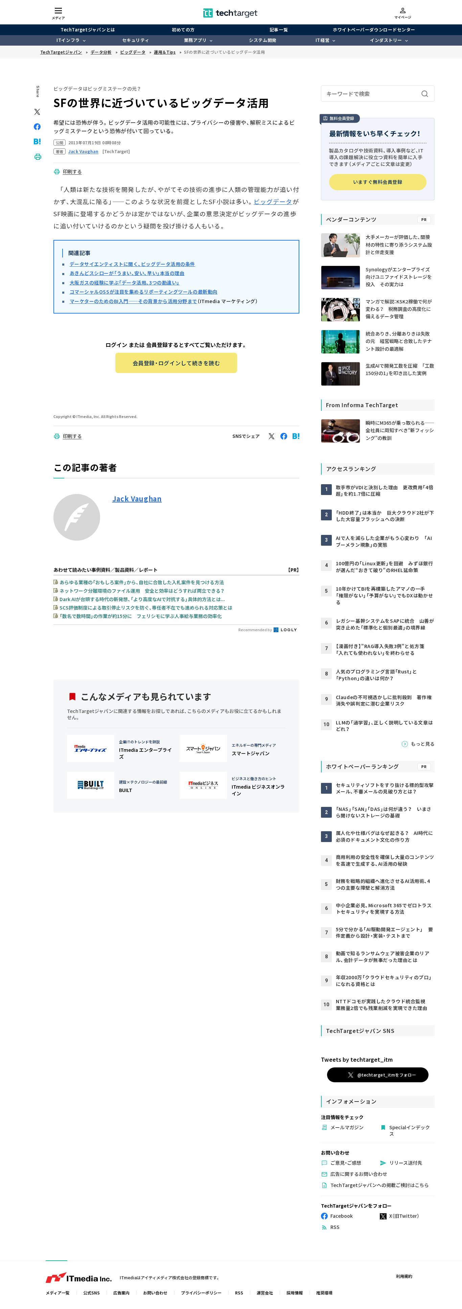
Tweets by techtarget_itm (357, 1059)
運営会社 (265, 1292)
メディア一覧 (58, 1292)
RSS (239, 1292)
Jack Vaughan (137, 498)
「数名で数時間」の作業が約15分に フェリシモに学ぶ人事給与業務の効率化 (141, 616)
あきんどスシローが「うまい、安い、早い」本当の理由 (127, 273)
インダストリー (386, 40)
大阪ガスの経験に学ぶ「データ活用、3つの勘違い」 (125, 282)
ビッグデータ (273, 201)
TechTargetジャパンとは (88, 29)
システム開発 (262, 40)
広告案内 (121, 1292)
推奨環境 (324, 1292)
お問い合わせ (155, 1292)
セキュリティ (135, 40)
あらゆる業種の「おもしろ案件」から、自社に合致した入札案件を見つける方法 (142, 582)
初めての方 (183, 29)
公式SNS (91, 1292)
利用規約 (404, 1276)
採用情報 (294, 1292)
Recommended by (255, 629)
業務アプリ (195, 40)
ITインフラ (67, 40)
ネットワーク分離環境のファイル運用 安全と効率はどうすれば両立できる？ (142, 590)
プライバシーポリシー (201, 1292)
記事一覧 (279, 29)
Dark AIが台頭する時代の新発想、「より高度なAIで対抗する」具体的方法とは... (142, 599)
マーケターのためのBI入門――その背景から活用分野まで (134, 301)
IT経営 (322, 40)
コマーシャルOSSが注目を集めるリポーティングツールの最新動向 (143, 291)
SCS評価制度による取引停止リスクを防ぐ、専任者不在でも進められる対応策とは (146, 607)
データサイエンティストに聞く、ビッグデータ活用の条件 (132, 264)
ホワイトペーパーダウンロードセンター (374, 29)
